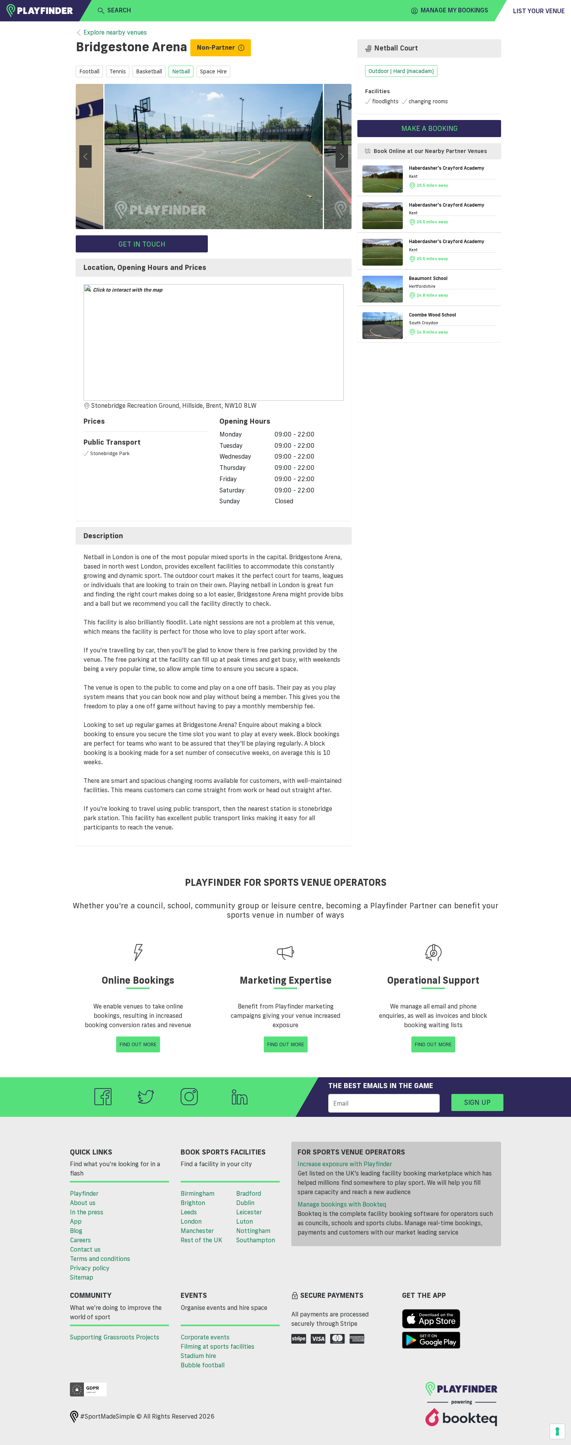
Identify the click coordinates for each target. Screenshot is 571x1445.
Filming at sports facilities (217, 1346)
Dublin (245, 1203)
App (76, 1221)
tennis (118, 71)
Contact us (85, 1249)
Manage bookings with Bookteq (342, 1204)
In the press (86, 1212)
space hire (213, 71)
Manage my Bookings (454, 10)
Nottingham (253, 1231)
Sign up (477, 1102)
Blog (76, 1231)
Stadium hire (198, 1356)
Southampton (255, 1240)
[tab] (214, 267)
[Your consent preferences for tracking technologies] (557, 1431)
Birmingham (197, 1193)
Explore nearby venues (115, 32)
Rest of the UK (201, 1240)
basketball (149, 71)
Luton (244, 1221)
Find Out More (138, 1044)
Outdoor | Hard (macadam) (401, 71)
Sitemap (81, 1277)
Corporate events (205, 1337)
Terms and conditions (100, 1258)
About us (83, 1203)
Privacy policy (90, 1268)
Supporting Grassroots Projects (114, 1337)
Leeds (189, 1212)
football (89, 71)
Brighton (193, 1203)
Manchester (197, 1231)
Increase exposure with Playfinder (345, 1164)
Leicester (249, 1212)
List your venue (539, 11)
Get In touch (141, 244)
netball (181, 71)
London (191, 1221)
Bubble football (203, 1365)
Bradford (248, 1193)
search (119, 10)
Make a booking (429, 128)
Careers (80, 1240)
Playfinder (84, 1193)
